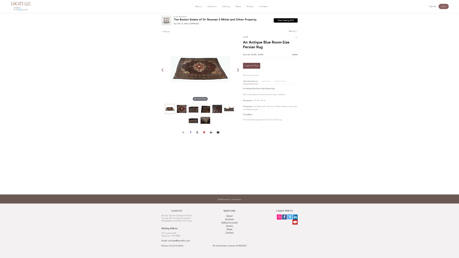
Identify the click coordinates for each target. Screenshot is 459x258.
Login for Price (252, 66)
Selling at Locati (229, 223)
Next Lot (292, 31)
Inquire (295, 54)
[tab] (250, 82)
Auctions (212, 7)
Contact (263, 7)
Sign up (432, 6)
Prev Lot (166, 31)
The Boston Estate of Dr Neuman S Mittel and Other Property (215, 19)
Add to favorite (296, 38)
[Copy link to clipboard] (183, 132)
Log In (443, 6)
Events (250, 7)
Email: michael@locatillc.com (175, 241)
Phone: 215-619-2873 (172, 246)
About (198, 7)
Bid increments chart (251, 75)
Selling (226, 7)
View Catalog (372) (286, 20)
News (238, 7)
